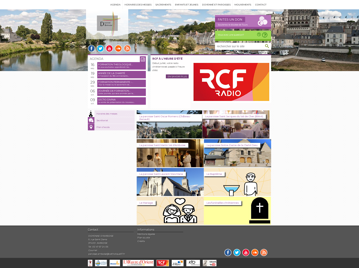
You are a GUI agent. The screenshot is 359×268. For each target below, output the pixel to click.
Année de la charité (111, 73)
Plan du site (143, 237)
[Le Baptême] (237, 195)
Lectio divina (107, 99)
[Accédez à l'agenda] (143, 59)
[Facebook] (91, 48)
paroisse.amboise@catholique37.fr (106, 253)
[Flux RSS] (127, 48)
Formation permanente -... (115, 82)
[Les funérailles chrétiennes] (237, 224)
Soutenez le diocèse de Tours (233, 24)
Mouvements (242, 4)
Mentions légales (146, 234)
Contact (260, 4)
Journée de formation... (114, 90)
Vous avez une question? (231, 34)
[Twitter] (100, 48)
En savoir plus (177, 76)
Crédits (141, 241)
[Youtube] (109, 48)
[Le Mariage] (170, 224)
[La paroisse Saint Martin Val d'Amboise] (170, 166)
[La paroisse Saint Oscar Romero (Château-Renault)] (169, 137)
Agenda (115, 4)
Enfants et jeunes (186, 4)
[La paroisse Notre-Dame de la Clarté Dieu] (237, 166)
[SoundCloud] (118, 48)
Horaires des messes (138, 4)
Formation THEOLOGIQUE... (115, 64)
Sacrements (163, 4)
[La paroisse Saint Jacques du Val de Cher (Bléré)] (235, 137)
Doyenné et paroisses (216, 4)
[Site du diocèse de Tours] (90, 263)
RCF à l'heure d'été (167, 58)
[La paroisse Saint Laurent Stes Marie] (170, 195)
